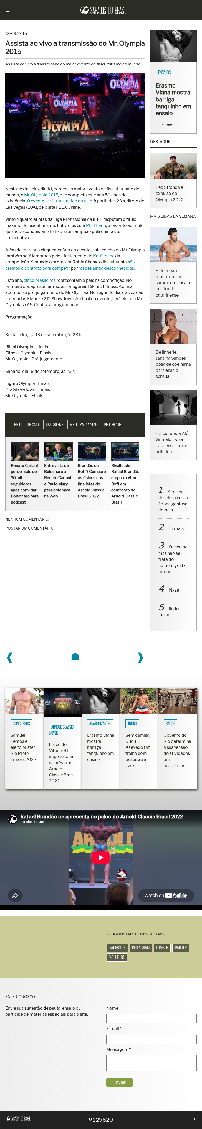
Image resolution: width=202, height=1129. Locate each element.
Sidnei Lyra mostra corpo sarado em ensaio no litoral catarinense (173, 283)
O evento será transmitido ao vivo (59, 201)
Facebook (117, 947)
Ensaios (164, 72)
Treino (132, 723)
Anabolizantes (99, 723)
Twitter (181, 947)
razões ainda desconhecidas (106, 268)
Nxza (174, 590)
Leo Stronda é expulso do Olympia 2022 (170, 193)
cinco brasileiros (40, 280)
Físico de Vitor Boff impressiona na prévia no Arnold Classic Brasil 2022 (62, 763)
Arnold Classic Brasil (61, 730)
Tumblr (162, 947)
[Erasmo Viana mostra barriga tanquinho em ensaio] (173, 60)
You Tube (116, 957)
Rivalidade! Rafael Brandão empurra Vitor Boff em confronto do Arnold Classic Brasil (125, 484)
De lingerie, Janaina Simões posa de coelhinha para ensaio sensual (173, 364)
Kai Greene (103, 255)
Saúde (170, 723)
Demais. (176, 528)
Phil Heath (96, 225)
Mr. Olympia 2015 (41, 194)
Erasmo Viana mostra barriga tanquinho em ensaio (173, 99)
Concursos (21, 723)
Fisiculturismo (27, 424)
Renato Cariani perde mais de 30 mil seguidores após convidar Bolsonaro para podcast (25, 484)
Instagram (141, 947)
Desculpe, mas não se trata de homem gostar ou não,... (173, 559)
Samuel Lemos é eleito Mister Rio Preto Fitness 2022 (23, 747)
